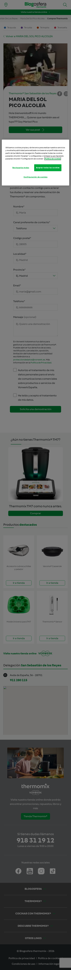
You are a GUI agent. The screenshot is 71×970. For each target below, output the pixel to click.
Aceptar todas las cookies (48, 167)
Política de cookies (53, 159)
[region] (35, 162)
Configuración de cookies (36, 177)
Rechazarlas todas (20, 167)
